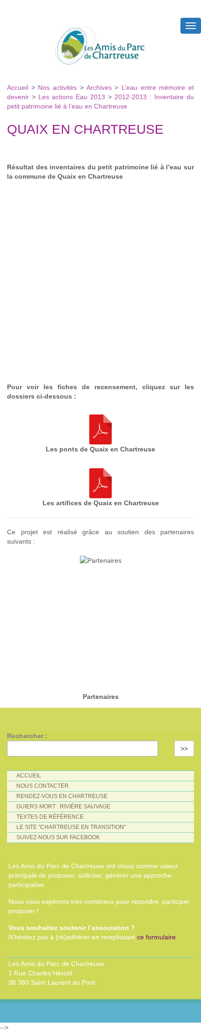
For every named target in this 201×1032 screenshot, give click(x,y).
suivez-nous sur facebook (58, 837)
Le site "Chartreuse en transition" (71, 827)
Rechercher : (27, 736)
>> (184, 748)
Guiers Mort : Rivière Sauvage (63, 806)
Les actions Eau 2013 (71, 97)
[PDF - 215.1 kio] (100, 481)
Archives (100, 87)
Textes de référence (50, 817)
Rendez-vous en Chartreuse (62, 796)
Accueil (19, 87)
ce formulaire (156, 937)
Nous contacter (42, 786)
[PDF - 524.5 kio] (100, 427)
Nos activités (57, 87)
